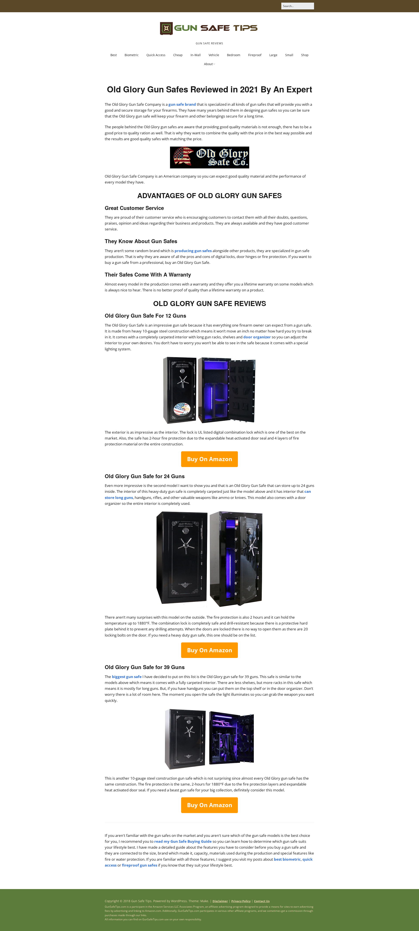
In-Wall (196, 55)
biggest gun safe (127, 676)
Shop (305, 55)
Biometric (132, 55)
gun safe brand (182, 104)
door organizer (257, 336)
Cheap (178, 55)
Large (273, 55)
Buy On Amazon (209, 459)
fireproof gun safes (139, 865)
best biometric (287, 859)
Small (289, 55)
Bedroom (233, 55)
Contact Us (262, 901)
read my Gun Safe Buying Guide (183, 841)
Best (113, 55)
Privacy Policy (241, 901)
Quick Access (155, 55)
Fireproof (254, 55)
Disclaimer (220, 901)
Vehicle (214, 55)
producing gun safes (193, 250)
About (208, 64)
